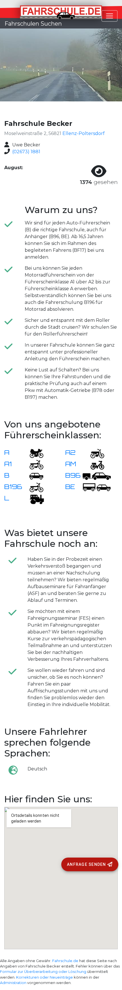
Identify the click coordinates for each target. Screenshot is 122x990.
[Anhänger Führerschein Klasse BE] (97, 487)
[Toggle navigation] (109, 16)
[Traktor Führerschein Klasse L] (33, 498)
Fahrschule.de (65, 961)
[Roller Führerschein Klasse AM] (94, 464)
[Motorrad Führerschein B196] (33, 487)
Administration (13, 983)
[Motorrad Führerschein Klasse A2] (94, 453)
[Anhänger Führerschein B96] (97, 475)
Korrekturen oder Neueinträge (44, 977)
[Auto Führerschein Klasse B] (33, 475)
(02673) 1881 (26, 151)
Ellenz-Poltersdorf (83, 133)
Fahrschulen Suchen (33, 23)
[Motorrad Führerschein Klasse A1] (33, 464)
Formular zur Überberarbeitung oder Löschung (43, 971)
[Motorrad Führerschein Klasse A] (33, 453)
